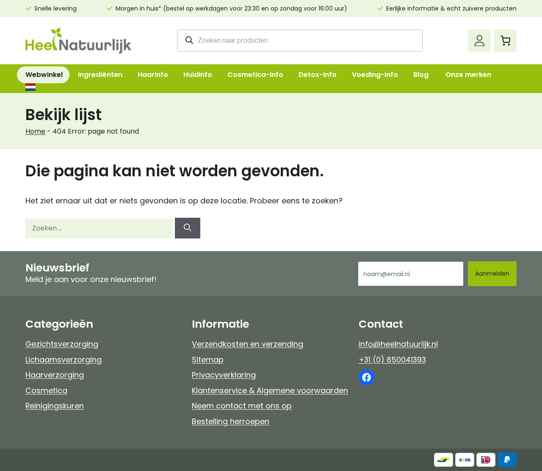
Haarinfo (153, 74)
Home (35, 131)
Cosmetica (46, 390)
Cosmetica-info (255, 74)
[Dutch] (30, 87)
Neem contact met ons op (242, 405)
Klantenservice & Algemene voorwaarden (270, 390)
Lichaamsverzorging (63, 359)
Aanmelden (492, 273)
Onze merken (468, 74)
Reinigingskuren (54, 405)
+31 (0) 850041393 (392, 359)
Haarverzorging (54, 375)
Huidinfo (197, 74)
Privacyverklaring (224, 375)
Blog (421, 74)
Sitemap (208, 359)
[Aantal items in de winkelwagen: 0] (505, 40)
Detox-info (318, 74)
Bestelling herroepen (230, 421)
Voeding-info (375, 74)
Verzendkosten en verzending (247, 344)
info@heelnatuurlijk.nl (398, 344)
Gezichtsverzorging (61, 344)
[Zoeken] (187, 228)
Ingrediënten (100, 74)
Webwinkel (44, 74)
